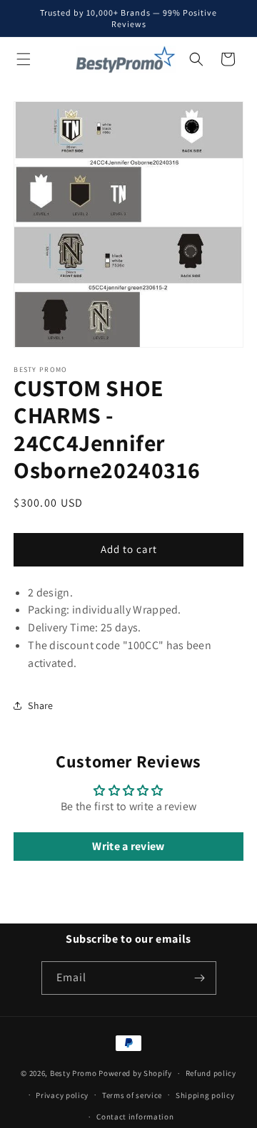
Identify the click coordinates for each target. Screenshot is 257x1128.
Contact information (134, 1117)
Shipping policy (205, 1095)
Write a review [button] (128, 846)
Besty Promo (73, 1073)
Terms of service (132, 1095)
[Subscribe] (200, 978)
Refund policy (211, 1073)
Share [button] (41, 705)
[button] (23, 59)
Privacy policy (62, 1095)
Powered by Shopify (135, 1073)
